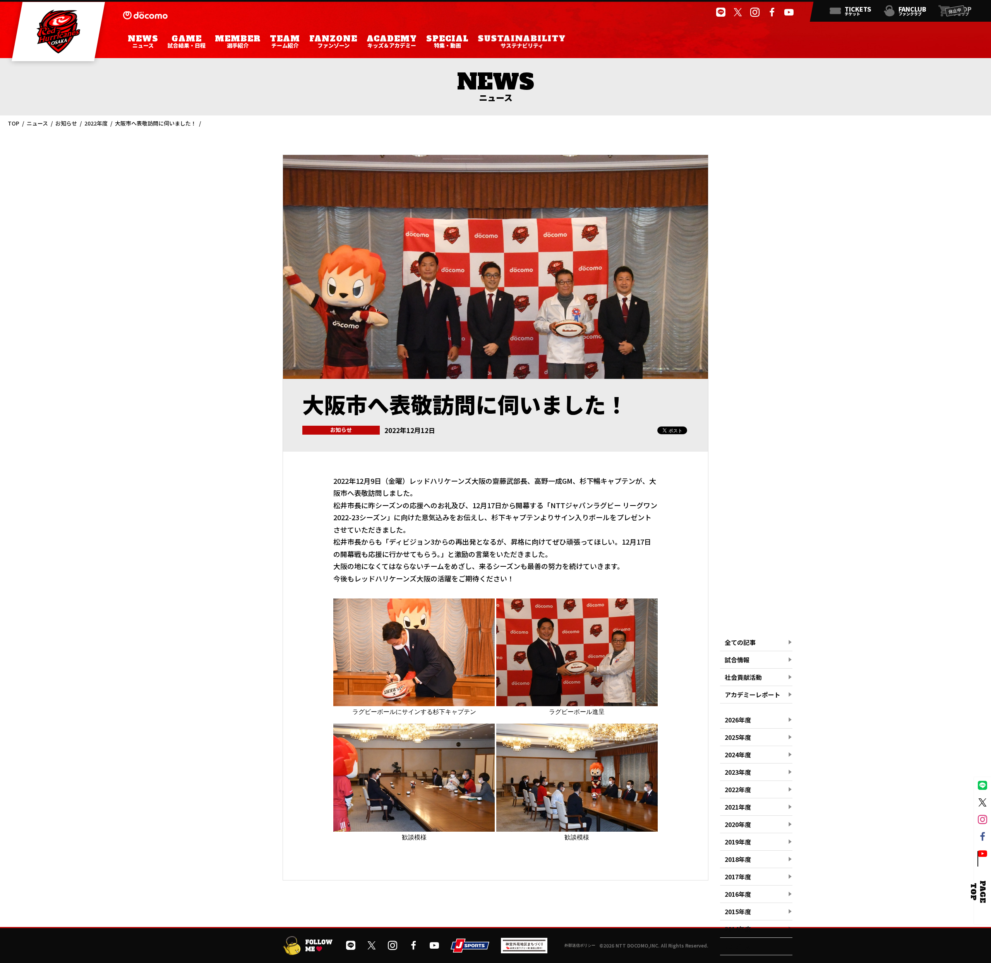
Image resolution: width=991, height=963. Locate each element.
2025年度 (738, 737)
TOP (13, 123)
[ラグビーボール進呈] (577, 703)
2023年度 (738, 772)
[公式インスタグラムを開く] (755, 12)
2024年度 (738, 754)
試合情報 (737, 659)
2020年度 (738, 824)
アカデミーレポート (752, 694)
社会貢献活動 (743, 677)
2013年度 (738, 946)
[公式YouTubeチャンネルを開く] (789, 12)
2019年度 (738, 841)
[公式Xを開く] (737, 12)
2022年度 (96, 123)
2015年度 (738, 911)
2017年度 (738, 876)
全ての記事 (740, 642)
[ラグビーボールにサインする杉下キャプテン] (414, 703)
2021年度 (738, 807)
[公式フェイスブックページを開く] (772, 12)
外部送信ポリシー (579, 945)
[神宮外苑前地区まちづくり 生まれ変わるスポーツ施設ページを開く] (524, 950)
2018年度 (738, 859)
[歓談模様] (414, 828)
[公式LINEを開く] (720, 12)
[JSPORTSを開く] (470, 949)
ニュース (37, 123)
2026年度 (738, 719)
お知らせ (66, 123)
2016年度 (738, 894)
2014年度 (738, 929)
